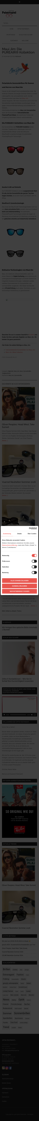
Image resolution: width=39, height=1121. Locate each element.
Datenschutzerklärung (9, 545)
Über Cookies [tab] (32, 533)
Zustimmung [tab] (7, 533)
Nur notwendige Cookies (19, 591)
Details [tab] (19, 533)
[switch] (34, 561)
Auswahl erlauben (19, 586)
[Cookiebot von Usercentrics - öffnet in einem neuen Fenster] (29, 528)
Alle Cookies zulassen (19, 580)
